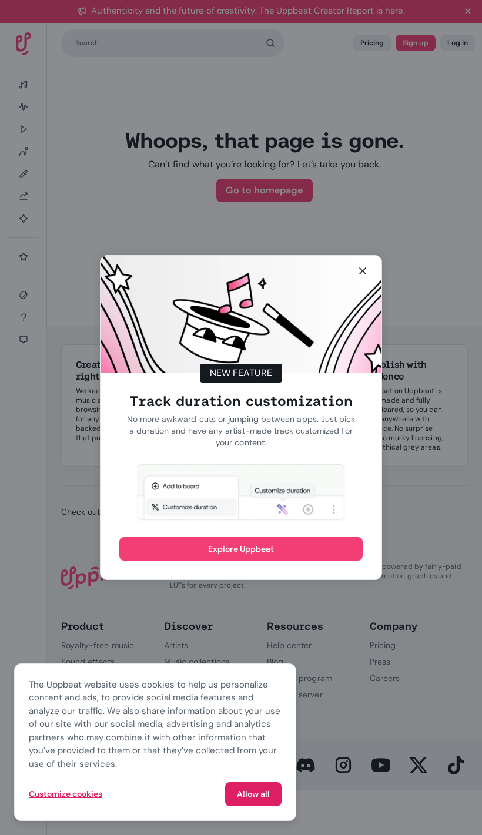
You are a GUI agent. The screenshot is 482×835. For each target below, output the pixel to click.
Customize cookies (65, 794)
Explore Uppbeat (241, 549)
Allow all (253, 794)
